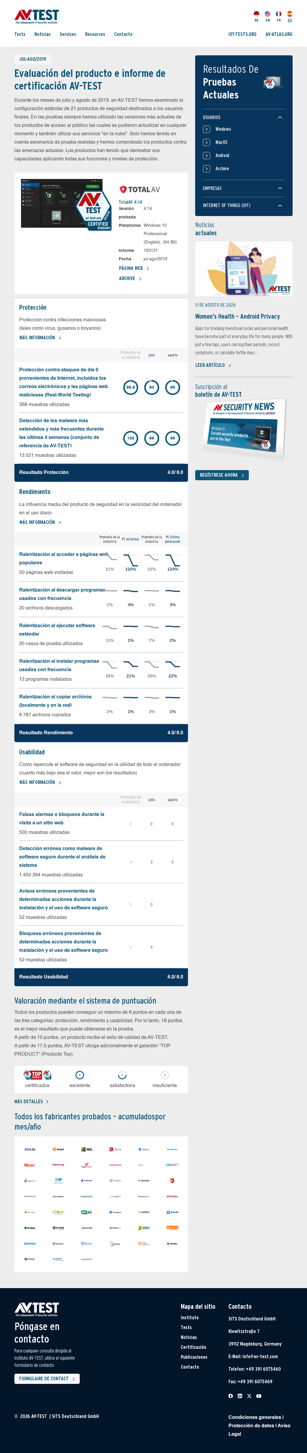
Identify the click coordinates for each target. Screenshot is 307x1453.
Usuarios (211, 117)
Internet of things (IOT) (226, 205)
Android (222, 155)
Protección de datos (251, 1426)
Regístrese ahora (219, 475)
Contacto (123, 34)
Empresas (212, 188)
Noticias (42, 34)
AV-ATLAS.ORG (279, 34)
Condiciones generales (254, 1417)
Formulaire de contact (44, 1378)
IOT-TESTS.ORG (242, 34)
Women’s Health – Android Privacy (237, 316)
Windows (223, 129)
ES (290, 20)
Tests (19, 34)
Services (68, 34)
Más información (37, 338)
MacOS (221, 142)
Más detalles (28, 1101)
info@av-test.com (260, 1356)
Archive (127, 278)
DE (257, 20)
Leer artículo (210, 365)
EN (268, 20)
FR (279, 20)
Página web (131, 268)
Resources (95, 34)
